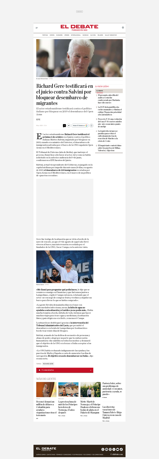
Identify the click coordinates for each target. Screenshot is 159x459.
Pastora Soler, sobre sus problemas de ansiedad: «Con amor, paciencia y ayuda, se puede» (112, 388)
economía (59, 35)
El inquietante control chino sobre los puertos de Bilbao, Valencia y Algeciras (109, 148)
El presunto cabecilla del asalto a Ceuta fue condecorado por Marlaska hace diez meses (109, 99)
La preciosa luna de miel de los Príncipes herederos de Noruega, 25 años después (67, 407)
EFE (38, 119)
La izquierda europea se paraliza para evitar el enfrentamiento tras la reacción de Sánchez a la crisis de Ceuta (108, 136)
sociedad (85, 35)
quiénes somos (41, 454)
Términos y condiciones (63, 454)
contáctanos (50, 454)
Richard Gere (48, 364)
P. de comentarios (97, 454)
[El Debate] (79, 26)
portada (45, 35)
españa (52, 35)
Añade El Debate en (79, 125)
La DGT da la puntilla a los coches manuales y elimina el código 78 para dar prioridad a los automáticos (110, 111)
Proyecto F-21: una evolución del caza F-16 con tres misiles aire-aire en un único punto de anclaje (110, 123)
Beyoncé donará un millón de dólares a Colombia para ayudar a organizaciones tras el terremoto (46, 408)
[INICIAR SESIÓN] (123, 27)
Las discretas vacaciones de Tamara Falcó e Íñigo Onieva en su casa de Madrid (112, 412)
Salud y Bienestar (111, 35)
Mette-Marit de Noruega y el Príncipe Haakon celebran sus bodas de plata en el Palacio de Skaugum (90, 407)
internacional (76, 35)
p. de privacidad (77, 454)
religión (100, 35)
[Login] (123, 27)
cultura (93, 35)
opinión (66, 35)
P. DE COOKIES (87, 454)
